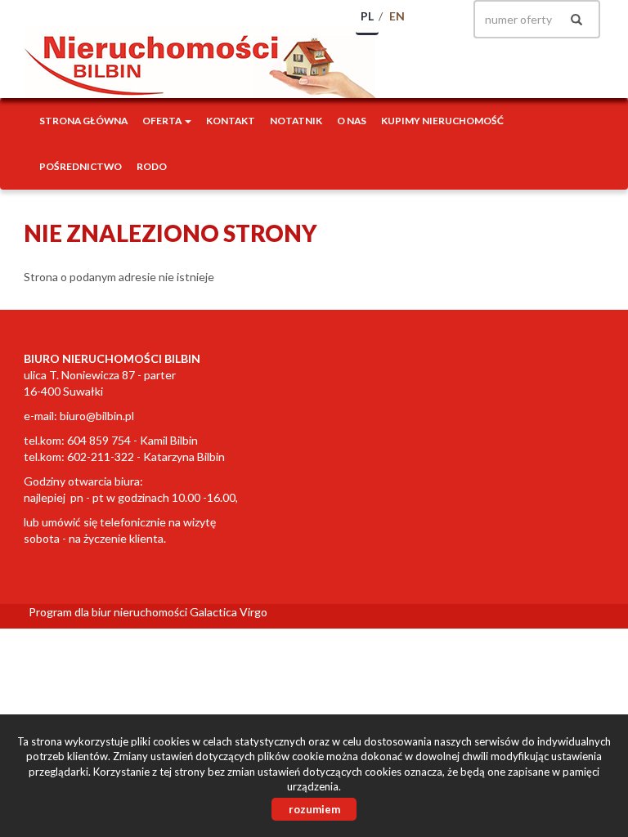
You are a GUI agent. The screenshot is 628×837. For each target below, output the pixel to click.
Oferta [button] (162, 120)
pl (367, 16)
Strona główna (83, 120)
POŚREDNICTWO (80, 166)
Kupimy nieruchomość (442, 120)
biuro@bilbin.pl (97, 416)
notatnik (296, 120)
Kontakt (230, 120)
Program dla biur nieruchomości (109, 612)
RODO (152, 166)
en (397, 16)
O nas (351, 120)
